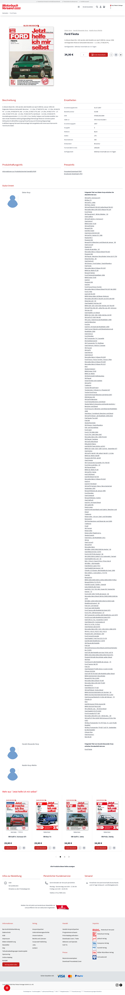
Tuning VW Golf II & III (91, 388)
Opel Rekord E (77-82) (92, 688)
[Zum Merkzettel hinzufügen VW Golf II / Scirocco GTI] (19, 848)
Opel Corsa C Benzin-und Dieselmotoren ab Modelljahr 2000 (99, 330)
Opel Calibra (89, 216)
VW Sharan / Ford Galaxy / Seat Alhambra (98, 263)
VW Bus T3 (88, 200)
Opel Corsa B (89, 245)
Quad (86, 526)
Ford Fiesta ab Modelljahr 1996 (95, 275)
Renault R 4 (88, 577)
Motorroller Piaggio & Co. (93, 533)
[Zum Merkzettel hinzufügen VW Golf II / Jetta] (80, 848)
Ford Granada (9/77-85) (92, 713)
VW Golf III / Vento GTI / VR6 (93, 235)
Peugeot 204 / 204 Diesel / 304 (94, 634)
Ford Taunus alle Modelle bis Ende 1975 (97, 610)
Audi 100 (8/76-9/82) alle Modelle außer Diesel (100, 673)
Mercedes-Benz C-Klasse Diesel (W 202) (97, 252)
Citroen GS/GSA (90, 671)
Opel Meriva (88, 352)
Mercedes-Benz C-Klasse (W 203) (95, 357)
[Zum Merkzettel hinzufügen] (111, 55)
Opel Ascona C (89, 734)
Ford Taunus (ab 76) (91, 664)
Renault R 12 (89, 685)
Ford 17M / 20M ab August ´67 (94, 613)
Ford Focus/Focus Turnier (93, 287)
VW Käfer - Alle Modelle (92, 563)
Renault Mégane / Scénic (93, 498)
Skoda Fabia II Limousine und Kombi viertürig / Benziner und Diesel (100, 405)
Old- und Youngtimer (91, 427)
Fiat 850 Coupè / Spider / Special (95, 584)
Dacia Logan (89, 507)
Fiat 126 (87, 645)
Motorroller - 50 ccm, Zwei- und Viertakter (98, 516)
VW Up (87, 540)
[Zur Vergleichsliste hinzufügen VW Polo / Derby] (114, 848)
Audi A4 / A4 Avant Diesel (93, 502)
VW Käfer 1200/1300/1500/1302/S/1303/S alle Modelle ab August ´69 (99, 602)
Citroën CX (88, 699)
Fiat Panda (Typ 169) (91, 418)
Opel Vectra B (89, 261)
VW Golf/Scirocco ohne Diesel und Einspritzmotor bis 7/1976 (101, 649)
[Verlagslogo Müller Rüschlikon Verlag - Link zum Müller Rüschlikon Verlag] (94, 953)
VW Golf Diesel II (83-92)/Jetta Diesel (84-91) (99, 207)
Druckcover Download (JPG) (73, 174)
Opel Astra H (89, 355)
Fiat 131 (87, 666)
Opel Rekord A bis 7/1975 (93, 552)
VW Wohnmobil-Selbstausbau (94, 376)
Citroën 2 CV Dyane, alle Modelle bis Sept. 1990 (100, 570)
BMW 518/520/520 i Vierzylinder (95, 676)
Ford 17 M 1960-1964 (91, 432)
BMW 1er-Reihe (90, 374)
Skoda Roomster (90, 423)
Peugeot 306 (89, 254)
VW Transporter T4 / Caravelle (94, 338)
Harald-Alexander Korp (80, 30)
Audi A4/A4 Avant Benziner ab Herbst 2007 (98, 395)
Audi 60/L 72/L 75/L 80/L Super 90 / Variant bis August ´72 (100, 590)
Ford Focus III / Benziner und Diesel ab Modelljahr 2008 (101, 410)
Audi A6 (87, 284)
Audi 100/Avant (90, 474)
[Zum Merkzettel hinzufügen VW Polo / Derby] (110, 848)
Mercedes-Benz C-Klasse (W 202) (95, 479)
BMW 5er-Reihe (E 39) (92, 270)
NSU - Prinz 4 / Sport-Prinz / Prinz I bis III (98, 561)
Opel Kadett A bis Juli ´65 (93, 559)
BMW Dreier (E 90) (90, 371)
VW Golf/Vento (89, 226)
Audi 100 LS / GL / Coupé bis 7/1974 (96, 620)
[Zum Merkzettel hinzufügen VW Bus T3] (49, 848)
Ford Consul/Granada (92, 636)
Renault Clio (89, 228)
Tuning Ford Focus (91, 392)
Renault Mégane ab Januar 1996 (95, 491)
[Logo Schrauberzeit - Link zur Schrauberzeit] (94, 957)
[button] (31, 56)
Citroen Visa (88, 732)
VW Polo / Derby (90, 205)
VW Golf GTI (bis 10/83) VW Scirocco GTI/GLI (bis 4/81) (100, 719)
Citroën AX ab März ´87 (92, 249)
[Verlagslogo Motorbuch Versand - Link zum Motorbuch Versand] (96, 930)
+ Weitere (20, 832)
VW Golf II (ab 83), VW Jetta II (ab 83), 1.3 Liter (99, 453)
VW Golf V (88, 350)
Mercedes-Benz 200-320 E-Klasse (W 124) (98, 209)
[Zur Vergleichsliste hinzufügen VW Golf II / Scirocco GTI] (24, 848)
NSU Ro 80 (88, 737)
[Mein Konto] (100, 7)
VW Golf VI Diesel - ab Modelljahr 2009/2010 (99, 416)
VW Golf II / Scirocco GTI (92, 198)
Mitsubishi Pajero (90, 444)
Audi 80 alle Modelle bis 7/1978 (95, 641)
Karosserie (88, 519)
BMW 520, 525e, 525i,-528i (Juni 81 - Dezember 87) (101, 449)
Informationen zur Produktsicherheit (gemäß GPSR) (19, 171)
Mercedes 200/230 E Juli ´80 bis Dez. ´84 (98, 716)
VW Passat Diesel (90, 467)
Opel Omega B (89, 495)
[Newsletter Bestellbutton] (62, 907)
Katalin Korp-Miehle (95, 30)
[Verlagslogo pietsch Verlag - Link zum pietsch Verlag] (94, 939)
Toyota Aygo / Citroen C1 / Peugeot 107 (97, 390)
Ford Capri (88, 430)
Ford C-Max (88, 291)
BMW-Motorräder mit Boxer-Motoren (97, 296)
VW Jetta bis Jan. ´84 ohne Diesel (95, 709)
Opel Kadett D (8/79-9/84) (93, 711)
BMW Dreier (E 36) (90, 224)
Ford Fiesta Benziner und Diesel (95, 402)
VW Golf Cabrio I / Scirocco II (94, 219)
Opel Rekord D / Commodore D (95, 622)
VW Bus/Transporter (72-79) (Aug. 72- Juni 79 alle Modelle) (101, 724)
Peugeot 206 (89, 282)
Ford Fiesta (88, 212)
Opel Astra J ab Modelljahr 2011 (95, 538)
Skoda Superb (89, 535)
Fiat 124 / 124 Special (91, 606)
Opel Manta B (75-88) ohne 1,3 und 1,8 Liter (99, 669)
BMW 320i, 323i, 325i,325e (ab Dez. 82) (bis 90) (99, 306)
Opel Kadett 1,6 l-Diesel (92, 313)
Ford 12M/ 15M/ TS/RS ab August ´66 (97, 594)
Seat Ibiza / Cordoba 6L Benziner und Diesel (99, 413)
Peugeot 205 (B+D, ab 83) (93, 458)
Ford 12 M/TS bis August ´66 (94, 554)
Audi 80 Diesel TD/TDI (92, 477)
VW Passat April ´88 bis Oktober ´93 (96, 214)
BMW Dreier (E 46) (90, 277)
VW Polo (87, 659)
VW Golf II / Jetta (90, 202)
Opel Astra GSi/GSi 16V (92, 233)
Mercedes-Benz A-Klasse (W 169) (95, 362)
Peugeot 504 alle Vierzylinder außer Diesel (98, 657)
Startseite (5, 13)
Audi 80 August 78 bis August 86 (95, 704)
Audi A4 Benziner (90, 322)
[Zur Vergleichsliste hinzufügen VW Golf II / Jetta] (84, 848)
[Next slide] (69, 857)
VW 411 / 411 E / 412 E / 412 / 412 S (96, 631)
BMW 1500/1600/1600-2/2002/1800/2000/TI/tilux (101, 580)
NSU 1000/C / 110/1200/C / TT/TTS (96, 573)
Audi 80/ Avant (89, 231)
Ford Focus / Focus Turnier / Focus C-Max (98, 359)
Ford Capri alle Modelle (92, 608)
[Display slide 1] (60, 857)
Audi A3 (87, 280)
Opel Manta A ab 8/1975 (92, 627)
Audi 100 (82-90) (90, 294)
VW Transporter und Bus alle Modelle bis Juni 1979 (101, 615)
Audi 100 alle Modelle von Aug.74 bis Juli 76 (99, 652)
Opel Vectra (88, 451)
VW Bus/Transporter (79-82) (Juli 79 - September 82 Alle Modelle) (100, 728)
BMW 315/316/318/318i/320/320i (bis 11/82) (99, 695)
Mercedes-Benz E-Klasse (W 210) (95, 268)
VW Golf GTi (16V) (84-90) (93, 317)
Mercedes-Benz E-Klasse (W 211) (95, 364)
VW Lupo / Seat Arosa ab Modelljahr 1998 (98, 320)
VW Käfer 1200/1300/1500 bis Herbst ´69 (98, 549)
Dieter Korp (68, 30)
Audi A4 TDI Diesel (90, 484)
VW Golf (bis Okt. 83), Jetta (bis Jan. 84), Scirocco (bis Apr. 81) (100, 309)
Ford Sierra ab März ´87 (92, 465)
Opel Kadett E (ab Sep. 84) (93, 303)
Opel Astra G (89, 334)
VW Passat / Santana (91, 439)
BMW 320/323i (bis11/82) (93, 706)
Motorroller (88, 531)
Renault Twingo (90, 273)
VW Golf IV (88, 383)
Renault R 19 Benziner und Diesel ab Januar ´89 (100, 242)
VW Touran (88, 348)
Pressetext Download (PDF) (73, 171)
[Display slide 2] (64, 857)
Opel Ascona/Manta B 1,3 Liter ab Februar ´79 (100, 697)
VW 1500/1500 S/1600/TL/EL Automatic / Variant (100, 556)
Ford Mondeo (89, 336)
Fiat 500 (87, 420)
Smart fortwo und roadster (93, 381)
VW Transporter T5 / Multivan (94, 343)
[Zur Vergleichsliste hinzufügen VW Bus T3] (54, 848)
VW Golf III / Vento (90, 472)
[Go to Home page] (11, 6)
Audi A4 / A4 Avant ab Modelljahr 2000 (97, 327)
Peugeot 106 (89, 240)
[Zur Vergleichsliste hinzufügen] (116, 55)
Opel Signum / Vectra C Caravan (95, 345)
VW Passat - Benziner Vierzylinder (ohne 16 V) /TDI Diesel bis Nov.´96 (101, 257)
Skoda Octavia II (90, 369)
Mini (86, 366)
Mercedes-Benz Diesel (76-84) (94, 681)
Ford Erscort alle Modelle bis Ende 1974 (97, 617)
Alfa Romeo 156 (90, 397)
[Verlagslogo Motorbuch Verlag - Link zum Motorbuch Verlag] (94, 934)
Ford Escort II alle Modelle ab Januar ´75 (98, 662)
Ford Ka (87, 324)
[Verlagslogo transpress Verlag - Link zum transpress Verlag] (94, 943)
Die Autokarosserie (91, 341)
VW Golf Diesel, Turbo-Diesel (94, 690)
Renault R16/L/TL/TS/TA (93, 582)
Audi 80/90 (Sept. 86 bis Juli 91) (95, 446)
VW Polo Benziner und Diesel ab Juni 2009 (98, 521)
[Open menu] (78, 6)
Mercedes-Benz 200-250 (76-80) (95, 683)
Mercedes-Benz (90, 547)
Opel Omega (89, 460)
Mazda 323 (88, 247)
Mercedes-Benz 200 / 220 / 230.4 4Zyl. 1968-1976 (100, 629)
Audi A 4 (87, 481)
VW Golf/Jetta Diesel (91, 441)
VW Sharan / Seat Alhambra (94, 425)
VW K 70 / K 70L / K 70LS (92, 624)
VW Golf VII (88, 545)
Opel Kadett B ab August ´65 (94, 568)
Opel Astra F (89, 221)
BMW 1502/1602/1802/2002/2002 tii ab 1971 (99, 655)
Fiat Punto (88, 266)
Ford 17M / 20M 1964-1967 (93, 434)
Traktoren (88, 385)
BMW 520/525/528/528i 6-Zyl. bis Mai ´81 (98, 692)
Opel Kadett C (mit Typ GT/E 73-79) (96, 638)
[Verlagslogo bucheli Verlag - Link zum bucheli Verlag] (94, 948)
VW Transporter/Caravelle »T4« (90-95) (97, 463)
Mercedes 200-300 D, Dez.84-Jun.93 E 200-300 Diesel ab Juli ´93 (99, 300)
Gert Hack (14, 832)
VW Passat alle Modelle (92, 643)
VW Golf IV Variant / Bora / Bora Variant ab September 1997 (98, 487)
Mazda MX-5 (88, 238)
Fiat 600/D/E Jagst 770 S (92, 566)
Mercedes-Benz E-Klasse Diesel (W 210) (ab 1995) (100, 289)
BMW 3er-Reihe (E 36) (92, 470)
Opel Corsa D (89, 542)
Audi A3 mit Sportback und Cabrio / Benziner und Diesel (101, 510)
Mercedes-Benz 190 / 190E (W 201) (96, 437)
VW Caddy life (89, 505)
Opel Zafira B (89, 500)
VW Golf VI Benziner (91, 399)
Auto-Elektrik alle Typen (92, 587)
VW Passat (88, 378)
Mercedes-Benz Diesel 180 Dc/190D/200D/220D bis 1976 (101, 597)
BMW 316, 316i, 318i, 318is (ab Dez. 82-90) (98, 315)
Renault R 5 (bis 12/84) (92, 678)
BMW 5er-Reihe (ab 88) (92, 456)
